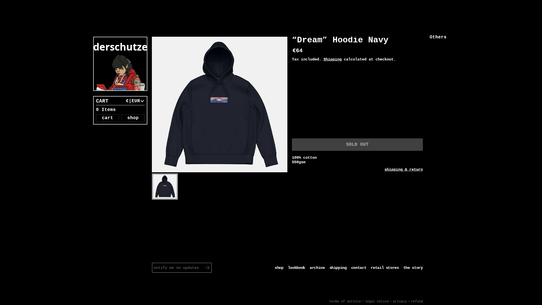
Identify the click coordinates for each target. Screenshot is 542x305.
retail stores (385, 267)
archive (317, 267)
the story (413, 267)
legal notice (377, 302)
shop (133, 118)
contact (358, 267)
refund (417, 302)
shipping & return (403, 169)
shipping (338, 267)
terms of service (345, 302)
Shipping (333, 59)
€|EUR (133, 101)
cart (107, 118)
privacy (400, 302)
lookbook (296, 267)
